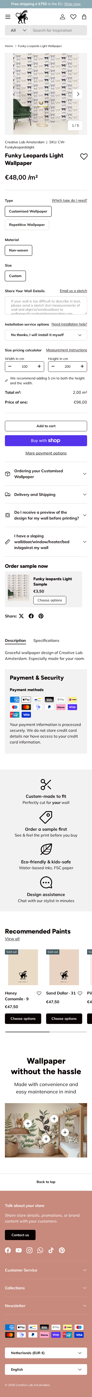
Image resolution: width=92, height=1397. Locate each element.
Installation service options (27, 324)
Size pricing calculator (23, 350)
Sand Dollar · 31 (61, 993)
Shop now (72, 4)
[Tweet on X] (21, 616)
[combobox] (46, 30)
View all (12, 938)
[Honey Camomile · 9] (23, 967)
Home (9, 46)
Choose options (50, 600)
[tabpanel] (46, 655)
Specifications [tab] (46, 640)
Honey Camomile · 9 (17, 996)
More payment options (46, 453)
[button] (84, 16)
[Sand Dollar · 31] (64, 967)
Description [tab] (15, 640)
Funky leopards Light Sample (52, 582)
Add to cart (46, 426)
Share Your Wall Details (25, 291)
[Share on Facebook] (31, 616)
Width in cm (14, 358)
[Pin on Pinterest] (41, 616)
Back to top (46, 1182)
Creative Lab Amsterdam (24, 142)
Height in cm (58, 358)
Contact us (20, 1235)
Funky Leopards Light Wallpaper (40, 46)
